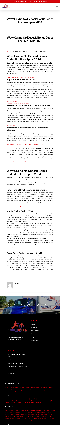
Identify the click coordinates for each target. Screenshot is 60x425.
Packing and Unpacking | (42, 410)
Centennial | (45, 387)
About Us (34, 327)
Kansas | (20, 399)
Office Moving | (31, 416)
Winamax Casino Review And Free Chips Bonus (20, 77)
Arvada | (22, 387)
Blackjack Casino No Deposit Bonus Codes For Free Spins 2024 (25, 144)
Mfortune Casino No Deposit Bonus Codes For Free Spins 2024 (25, 206)
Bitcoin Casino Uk (12, 101)
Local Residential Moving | (13, 410)
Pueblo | (7, 391)
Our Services (35, 330)
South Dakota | (17, 401)
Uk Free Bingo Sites (12, 125)
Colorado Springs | (11, 389)
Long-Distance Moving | (28, 410)
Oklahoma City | (44, 389)
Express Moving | (42, 416)
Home (8, 51)
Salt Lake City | (22, 391)
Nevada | (21, 402)
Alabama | (41, 401)
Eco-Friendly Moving (26, 420)
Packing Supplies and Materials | (45, 414)
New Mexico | (41, 399)
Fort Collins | (27, 389)
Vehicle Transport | (16, 414)
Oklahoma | (8, 401)
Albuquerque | (9, 387)
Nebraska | (33, 399)
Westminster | (38, 391)
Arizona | (8, 399)
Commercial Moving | (40, 412)
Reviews (33, 334)
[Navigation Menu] (57, 6)
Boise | (38, 387)
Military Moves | (10, 416)
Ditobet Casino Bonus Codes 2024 (16, 162)
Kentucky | (8, 402)
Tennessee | (27, 402)
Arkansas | (14, 399)
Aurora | (28, 387)
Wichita (44, 391)
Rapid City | (13, 391)
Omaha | (52, 389)
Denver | (20, 389)
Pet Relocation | (15, 420)
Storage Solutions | (28, 412)
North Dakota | (50, 399)
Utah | (29, 401)
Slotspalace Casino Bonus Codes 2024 (18, 103)
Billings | (33, 387)
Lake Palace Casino (12, 275)
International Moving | (29, 414)
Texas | (24, 401)
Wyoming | (34, 401)
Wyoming (38, 402)
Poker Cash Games (12, 248)
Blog (32, 337)
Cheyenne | (52, 387)
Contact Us (34, 340)
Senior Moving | (21, 416)
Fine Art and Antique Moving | (38, 418)
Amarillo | (16, 387)
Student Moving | (22, 418)
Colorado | (47, 401)
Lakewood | (35, 389)
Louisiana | (26, 399)
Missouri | (14, 402)
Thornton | (30, 391)
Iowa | (53, 401)
